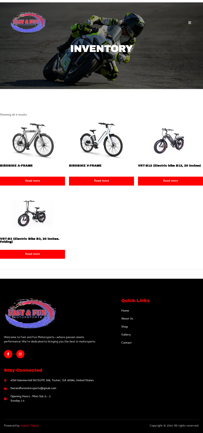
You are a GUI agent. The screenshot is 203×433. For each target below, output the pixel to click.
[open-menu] (189, 23)
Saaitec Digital (29, 426)
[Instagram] (20, 354)
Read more (32, 181)
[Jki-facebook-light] (8, 354)
